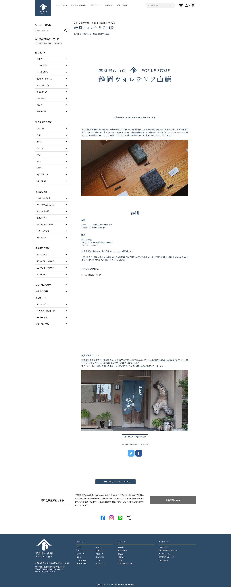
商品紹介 (121, 554)
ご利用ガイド (163, 547)
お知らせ (95, 23)
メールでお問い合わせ (91, 274)
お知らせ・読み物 (78, 5)
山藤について (95, 5)
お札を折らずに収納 (45, 224)
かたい (39, 141)
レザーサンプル (42, 323)
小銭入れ (99, 550)
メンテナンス (100, 563)
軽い (45, 43)
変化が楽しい (42, 174)
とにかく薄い (42, 217)
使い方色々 (41, 237)
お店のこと (121, 557)
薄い (39, 154)
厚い (39, 161)
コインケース (42, 91)
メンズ (78, 547)
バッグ (39, 105)
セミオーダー (42, 304)
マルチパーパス (43, 85)
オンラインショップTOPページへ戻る (115, 481)
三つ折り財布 (42, 72)
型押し (39, 168)
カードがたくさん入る (45, 204)
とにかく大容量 (43, 211)
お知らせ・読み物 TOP (81, 23)
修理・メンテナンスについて (168, 550)
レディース (79, 550)
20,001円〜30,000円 (45, 267)
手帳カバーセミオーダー (47, 310)
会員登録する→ (172, 500)
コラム (120, 560)
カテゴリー (60, 5)
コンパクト (39, 43)
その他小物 (41, 111)
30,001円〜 (42, 274)
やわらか (40, 148)
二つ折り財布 (42, 65)
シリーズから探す (43, 284)
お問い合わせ (122, 5)
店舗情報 (109, 5)
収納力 (51, 43)
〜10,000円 (42, 254)
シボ (39, 135)
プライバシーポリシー (166, 554)
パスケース (99, 554)
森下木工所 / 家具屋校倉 (135, 436)
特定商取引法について (166, 557)
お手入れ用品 (41, 291)
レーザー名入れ (42, 317)
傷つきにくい (58, 43)
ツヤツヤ (40, 128)
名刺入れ (99, 547)
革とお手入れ (122, 550)
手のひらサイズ (43, 231)
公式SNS (95, 268)
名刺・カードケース (44, 78)
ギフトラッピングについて (126, 563)
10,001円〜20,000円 (45, 261)
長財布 (40, 59)
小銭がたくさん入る (45, 198)
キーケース (41, 98)
